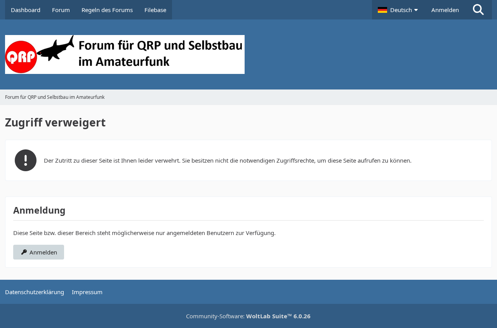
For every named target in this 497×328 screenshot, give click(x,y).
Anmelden (445, 10)
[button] (399, 9)
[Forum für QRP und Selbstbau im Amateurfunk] (248, 54)
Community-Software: (248, 316)
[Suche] (478, 9)
